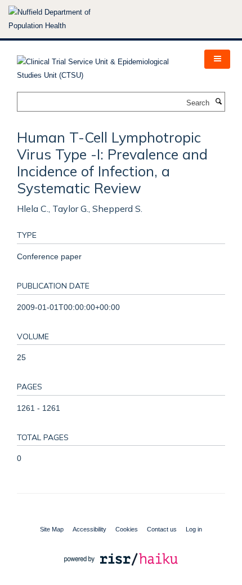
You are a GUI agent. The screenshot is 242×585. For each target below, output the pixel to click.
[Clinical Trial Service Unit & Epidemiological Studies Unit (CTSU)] (102, 65)
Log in (194, 529)
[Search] (218, 102)
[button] (217, 59)
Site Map (52, 529)
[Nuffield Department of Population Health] (64, 19)
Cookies (126, 529)
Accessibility (89, 529)
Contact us (162, 529)
